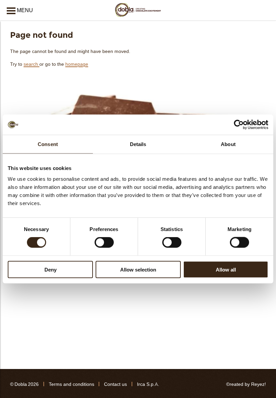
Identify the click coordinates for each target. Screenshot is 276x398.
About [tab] (228, 144)
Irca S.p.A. (148, 384)
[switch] (104, 242)
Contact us (115, 384)
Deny (50, 269)
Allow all (226, 269)
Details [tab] (138, 144)
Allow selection (138, 269)
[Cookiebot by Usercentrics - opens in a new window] (238, 125)
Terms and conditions (71, 384)
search (31, 64)
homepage (76, 64)
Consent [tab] (48, 144)
